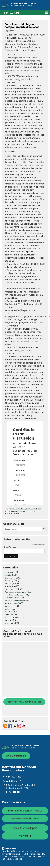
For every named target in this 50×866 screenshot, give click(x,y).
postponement (19, 511)
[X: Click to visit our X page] (10, 792)
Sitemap (37, 851)
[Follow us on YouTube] (24, 726)
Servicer (8, 620)
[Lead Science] (9, 848)
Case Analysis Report (25, 828)
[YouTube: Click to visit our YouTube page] (14, 792)
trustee (32, 511)
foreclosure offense (33, 509)
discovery (9, 581)
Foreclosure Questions (14, 600)
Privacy (5, 854)
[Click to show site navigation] (46, 12)
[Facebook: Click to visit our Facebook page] (6, 792)
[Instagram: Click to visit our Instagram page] (18, 792)
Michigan (9, 511)
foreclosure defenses (14, 595)
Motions (8, 609)
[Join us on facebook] (10, 726)
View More (25, 835)
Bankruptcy (9, 572)
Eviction (16, 513)
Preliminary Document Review (25, 810)
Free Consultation (16, 755)
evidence (9, 586)
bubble (8, 575)
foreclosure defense (18, 509)
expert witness (11, 589)
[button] (11, 13)
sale (27, 511)
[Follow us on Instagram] (19, 726)
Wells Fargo (10, 623)
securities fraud (11, 617)
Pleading (8, 612)
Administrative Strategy (25, 818)
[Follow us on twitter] (15, 726)
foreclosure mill (11, 598)
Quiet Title (9, 614)
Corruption (9, 578)
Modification (10, 606)
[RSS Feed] (5, 726)
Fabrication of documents (15, 592)
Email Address (11, 547)
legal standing (11, 603)
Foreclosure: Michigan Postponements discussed (22, 25)
